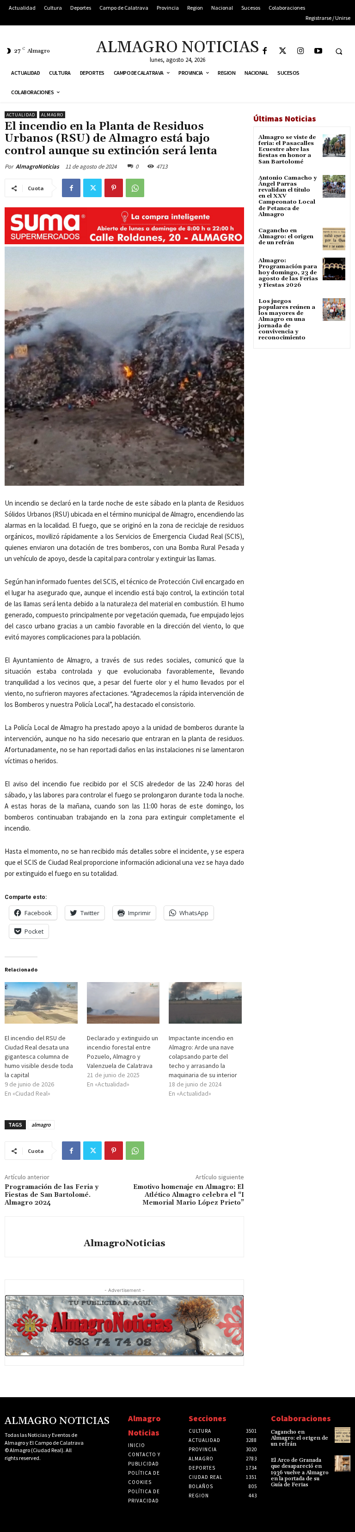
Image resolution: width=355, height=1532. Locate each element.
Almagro (52, 115)
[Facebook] (264, 51)
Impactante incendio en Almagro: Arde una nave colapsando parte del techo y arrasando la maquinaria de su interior (203, 1056)
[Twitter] (282, 51)
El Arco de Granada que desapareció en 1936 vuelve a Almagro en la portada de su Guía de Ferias (300, 1472)
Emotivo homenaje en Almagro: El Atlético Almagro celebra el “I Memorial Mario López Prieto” (188, 1195)
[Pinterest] (113, 188)
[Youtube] (318, 51)
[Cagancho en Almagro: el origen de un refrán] (334, 239)
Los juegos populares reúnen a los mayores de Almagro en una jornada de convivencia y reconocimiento (286, 319)
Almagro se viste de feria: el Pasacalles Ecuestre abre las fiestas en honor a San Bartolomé (287, 149)
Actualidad (20, 115)
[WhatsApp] (135, 188)
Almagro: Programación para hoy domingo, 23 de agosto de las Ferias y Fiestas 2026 (288, 273)
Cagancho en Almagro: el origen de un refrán (285, 236)
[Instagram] (300, 51)
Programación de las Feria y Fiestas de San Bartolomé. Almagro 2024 (51, 1195)
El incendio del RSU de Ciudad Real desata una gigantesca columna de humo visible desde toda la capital (39, 1056)
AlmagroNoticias (37, 166)
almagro (41, 1124)
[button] (338, 51)
